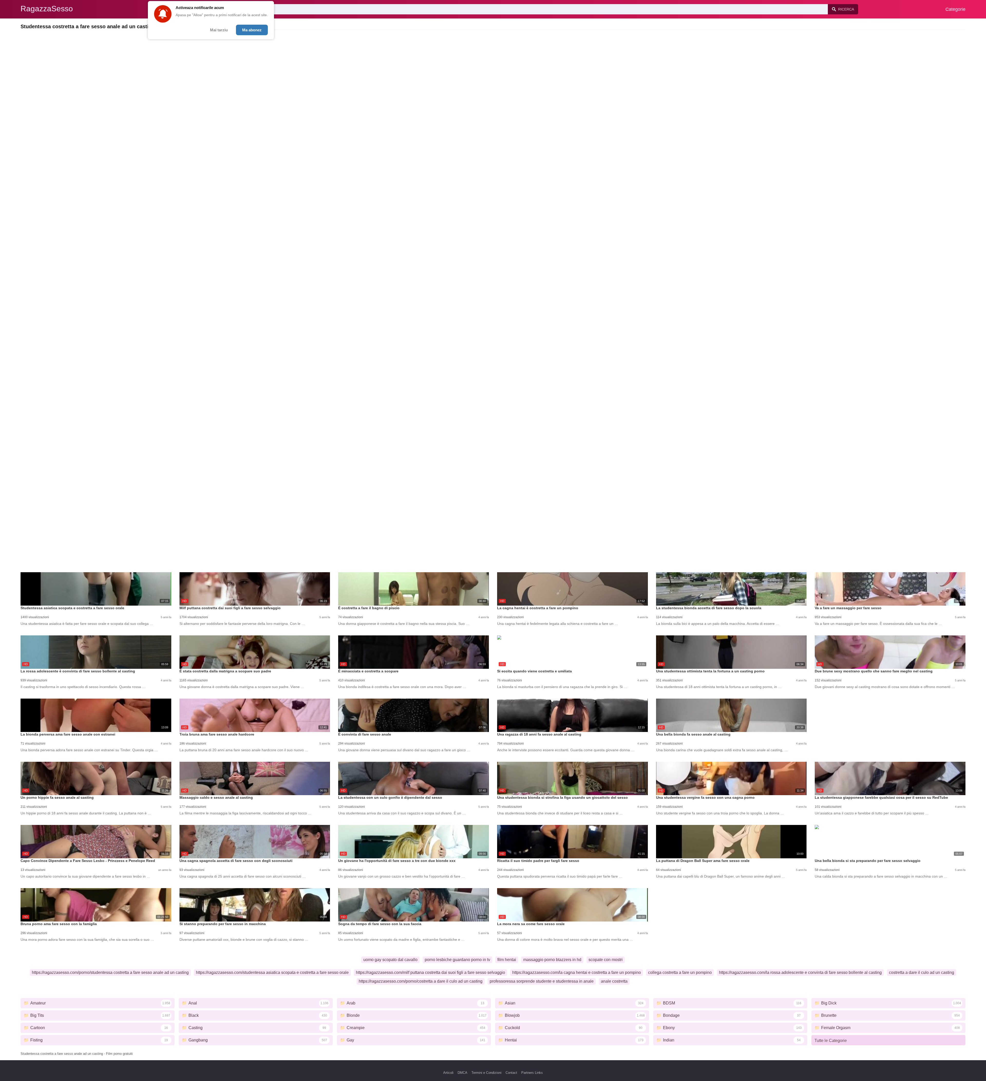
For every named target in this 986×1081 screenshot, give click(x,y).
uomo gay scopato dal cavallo (390, 959)
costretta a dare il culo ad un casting (921, 972)
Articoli (448, 1073)
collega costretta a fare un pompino (680, 972)
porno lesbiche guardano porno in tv (457, 959)
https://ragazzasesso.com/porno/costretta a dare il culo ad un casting (420, 981)
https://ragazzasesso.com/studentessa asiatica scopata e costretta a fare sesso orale (272, 972)
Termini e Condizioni (486, 1073)
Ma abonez (252, 30)
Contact (511, 1073)
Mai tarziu (219, 30)
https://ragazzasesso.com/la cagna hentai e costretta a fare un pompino (576, 972)
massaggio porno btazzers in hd (552, 959)
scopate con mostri (606, 959)
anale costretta (614, 981)
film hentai (506, 959)
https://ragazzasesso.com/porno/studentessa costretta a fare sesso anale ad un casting (110, 972)
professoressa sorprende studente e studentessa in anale (542, 981)
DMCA (462, 1073)
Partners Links (532, 1073)
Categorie (955, 9)
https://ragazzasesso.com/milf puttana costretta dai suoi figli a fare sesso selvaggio (430, 972)
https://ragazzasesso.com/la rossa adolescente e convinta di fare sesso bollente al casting (800, 972)
